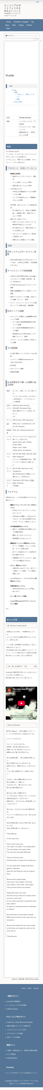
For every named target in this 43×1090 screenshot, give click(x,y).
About (29, 988)
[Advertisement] (21, 56)
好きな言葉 (18, 102)
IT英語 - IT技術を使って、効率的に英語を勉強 (22, 1050)
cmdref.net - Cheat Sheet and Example (20, 1022)
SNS (14, 25)
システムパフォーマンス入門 (16, 1030)
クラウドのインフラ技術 (15, 1033)
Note (8, 28)
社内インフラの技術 (13, 1037)
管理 (37, 2)
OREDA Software (12, 1009)
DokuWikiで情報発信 (13, 1001)
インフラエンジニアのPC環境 (16, 1005)
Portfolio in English (21, 22)
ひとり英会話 (11, 1054)
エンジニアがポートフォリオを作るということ (22, 1073)
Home (8, 22)
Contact (36, 988)
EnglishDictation (12, 1058)
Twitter (21, 25)
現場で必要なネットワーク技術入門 (18, 1026)
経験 (18, 99)
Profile (29, 25)
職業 (16, 92)
